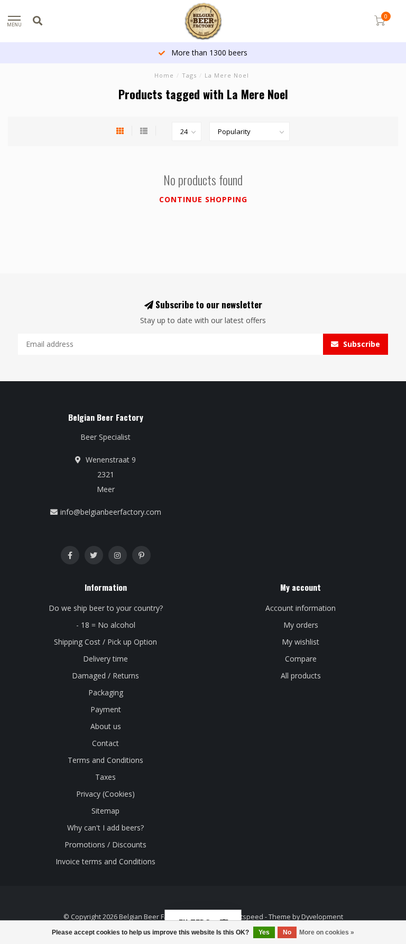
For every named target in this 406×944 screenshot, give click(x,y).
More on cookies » (326, 932)
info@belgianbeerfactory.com (110, 512)
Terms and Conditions (105, 760)
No (287, 932)
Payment (105, 709)
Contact (105, 743)
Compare (301, 659)
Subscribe (360, 344)
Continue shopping (203, 199)
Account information (300, 608)
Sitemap (105, 811)
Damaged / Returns (105, 676)
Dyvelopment (322, 916)
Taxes (105, 777)
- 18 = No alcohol (105, 625)
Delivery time (105, 659)
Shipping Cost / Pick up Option (105, 642)
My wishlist (300, 642)
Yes (264, 932)
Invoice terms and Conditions (105, 861)
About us (105, 726)
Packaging (105, 692)
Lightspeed (245, 916)
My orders (300, 625)
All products (301, 676)
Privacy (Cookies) (105, 794)
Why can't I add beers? (105, 828)
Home (164, 75)
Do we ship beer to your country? (106, 608)
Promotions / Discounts (105, 844)
